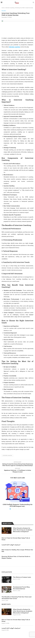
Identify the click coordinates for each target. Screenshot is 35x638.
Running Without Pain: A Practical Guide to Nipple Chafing (16, 557)
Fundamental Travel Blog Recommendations (21, 587)
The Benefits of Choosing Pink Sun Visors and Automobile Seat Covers (16, 597)
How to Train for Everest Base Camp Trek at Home (16, 538)
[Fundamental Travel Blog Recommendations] (6, 589)
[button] (3, 495)
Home (3, 7)
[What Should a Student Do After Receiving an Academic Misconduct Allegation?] (6, 530)
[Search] (33, 2)
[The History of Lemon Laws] (6, 579)
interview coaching (7, 455)
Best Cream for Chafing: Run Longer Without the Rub (17, 550)
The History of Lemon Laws (22, 577)
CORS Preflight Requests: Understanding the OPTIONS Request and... (17, 505)
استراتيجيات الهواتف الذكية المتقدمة (11, 544)
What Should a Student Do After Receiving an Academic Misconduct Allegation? (22, 529)
